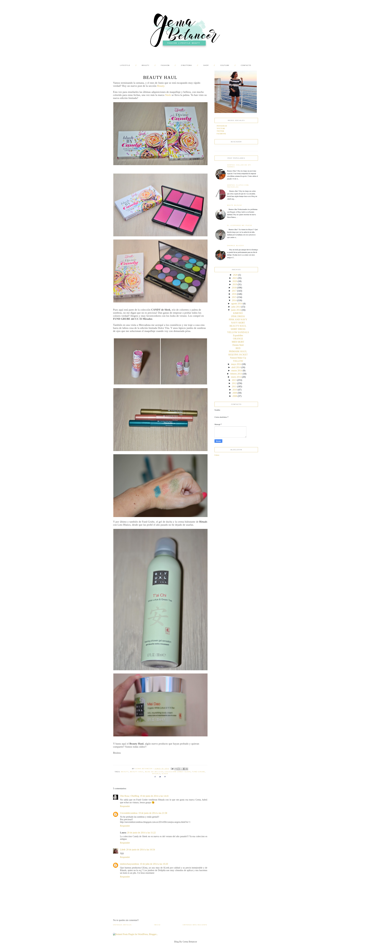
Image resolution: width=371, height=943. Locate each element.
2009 (234, 393)
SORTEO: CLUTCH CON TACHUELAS (238, 186)
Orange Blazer (235, 245)
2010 (234, 389)
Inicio (157, 925)
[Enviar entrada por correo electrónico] (172, 768)
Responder (125, 806)
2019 (234, 284)
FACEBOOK (221, 133)
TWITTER (220, 131)
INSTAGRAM (222, 126)
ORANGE (238, 338)
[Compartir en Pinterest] (186, 768)
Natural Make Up (238, 358)
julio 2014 (236, 306)
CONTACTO (246, 65)
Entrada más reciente (195, 925)
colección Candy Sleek (178, 772)
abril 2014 (236, 367)
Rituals (156, 774)
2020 (234, 281)
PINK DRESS (238, 316)
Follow (216, 455)
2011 (234, 386)
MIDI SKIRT (238, 342)
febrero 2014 (236, 373)
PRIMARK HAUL (238, 351)
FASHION (165, 65)
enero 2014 (236, 377)
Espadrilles (238, 335)
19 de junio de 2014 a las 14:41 (154, 796)
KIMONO (238, 313)
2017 (234, 291)
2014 (234, 300)
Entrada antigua (122, 925)
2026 (235, 275)
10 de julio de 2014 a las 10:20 (154, 864)
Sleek (168, 95)
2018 (234, 287)
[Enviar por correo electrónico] (175, 768)
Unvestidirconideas (129, 813)
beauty (125, 772)
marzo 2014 (236, 370)
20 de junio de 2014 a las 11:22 (141, 832)
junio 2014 (236, 310)
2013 (234, 380)
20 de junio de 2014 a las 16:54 (140, 849)
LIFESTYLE (125, 65)
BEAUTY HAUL (238, 326)
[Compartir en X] (181, 768)
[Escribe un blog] (178, 768)
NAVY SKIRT (238, 322)
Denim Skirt (238, 345)
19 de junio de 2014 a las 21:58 (152, 813)
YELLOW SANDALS (238, 332)
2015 (234, 297)
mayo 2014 (236, 364)
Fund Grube (198, 772)
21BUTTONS (186, 65)
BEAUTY (145, 65)
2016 (234, 294)
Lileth (122, 849)
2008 (234, 396)
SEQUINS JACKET (238, 354)
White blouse (234, 205)
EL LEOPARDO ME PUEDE (239, 225)
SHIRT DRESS (238, 329)
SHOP (206, 65)
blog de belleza (154, 772)
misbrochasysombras (129, 864)
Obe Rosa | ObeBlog (129, 796)
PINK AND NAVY (238, 319)
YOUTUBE (224, 65)
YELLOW (238, 361)
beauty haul (137, 772)
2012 (234, 383)
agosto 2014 (236, 303)
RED (238, 348)
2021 (234, 278)
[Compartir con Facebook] (184, 768)
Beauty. (161, 85)
